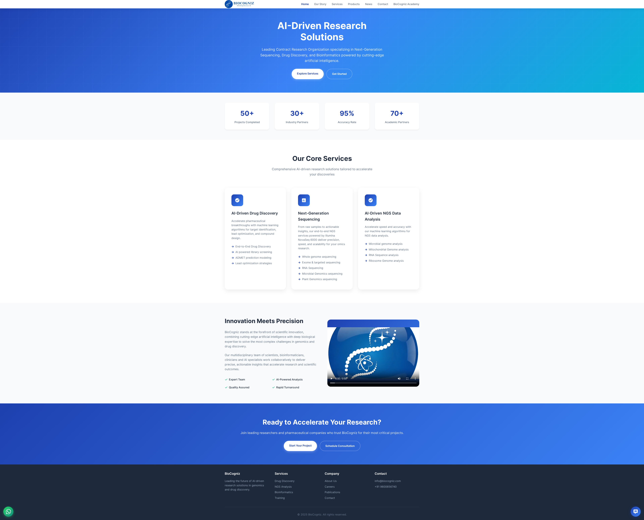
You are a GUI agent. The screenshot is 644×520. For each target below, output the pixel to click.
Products (354, 4)
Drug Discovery (284, 481)
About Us (331, 481)
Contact (383, 4)
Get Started (339, 73)
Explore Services (307, 73)
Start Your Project (300, 445)
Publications (332, 492)
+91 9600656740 (386, 486)
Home (305, 4)
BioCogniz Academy (406, 4)
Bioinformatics (284, 492)
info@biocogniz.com (388, 481)
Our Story (320, 4)
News (368, 4)
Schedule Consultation (340, 446)
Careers (330, 486)
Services (337, 4)
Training (280, 498)
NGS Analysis (283, 486)
